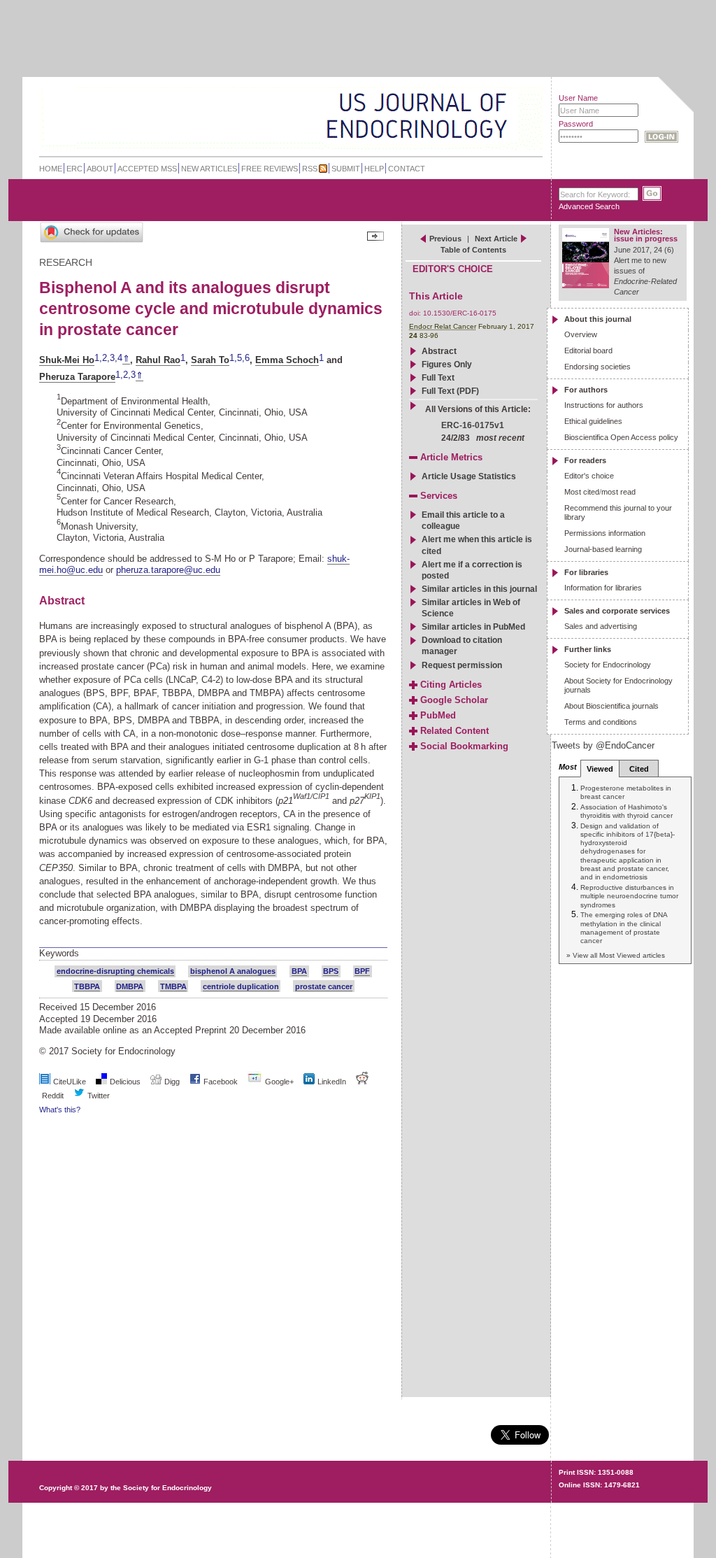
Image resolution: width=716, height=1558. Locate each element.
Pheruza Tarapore (77, 376)
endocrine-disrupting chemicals (115, 971)
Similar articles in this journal (479, 589)
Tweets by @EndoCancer (603, 745)
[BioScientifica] (524, 117)
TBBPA (87, 986)
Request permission (462, 665)
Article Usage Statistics (469, 476)
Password (576, 124)
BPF (362, 971)
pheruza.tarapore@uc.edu (168, 570)
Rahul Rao (158, 360)
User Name (578, 98)
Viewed (600, 769)
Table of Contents (473, 250)
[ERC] (497, 135)
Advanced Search (589, 206)
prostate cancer (323, 986)
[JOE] (497, 97)
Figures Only (447, 364)
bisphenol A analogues (232, 971)
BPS (330, 971)
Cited (639, 769)
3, (113, 358)
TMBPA (173, 986)
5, (241, 358)
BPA (299, 971)
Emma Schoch (287, 360)
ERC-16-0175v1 (472, 425)
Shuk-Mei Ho (66, 360)
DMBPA (129, 986)
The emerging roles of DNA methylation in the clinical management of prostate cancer (623, 927)
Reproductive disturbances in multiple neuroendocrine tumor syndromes (629, 896)
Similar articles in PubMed (473, 627)
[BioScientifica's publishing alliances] (280, 1523)
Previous (445, 238)
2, (106, 358)
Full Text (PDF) (450, 391)
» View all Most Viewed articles (615, 955)
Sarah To (210, 360)
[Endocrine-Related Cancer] (261, 114)
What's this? (59, 1109)
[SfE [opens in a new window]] (40, 1434)
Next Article (496, 238)
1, (98, 358)
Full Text (438, 378)
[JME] (497, 116)
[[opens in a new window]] (195, 1081)
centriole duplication (241, 986)
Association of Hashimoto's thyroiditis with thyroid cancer (626, 811)
